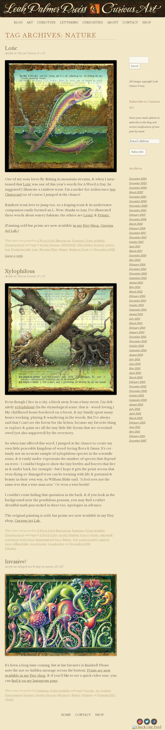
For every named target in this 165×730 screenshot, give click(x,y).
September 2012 (138, 400)
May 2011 (134, 431)
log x (58, 539)
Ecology (99, 244)
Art (30, 22)
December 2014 (137, 300)
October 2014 (136, 305)
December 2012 (137, 386)
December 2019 (137, 210)
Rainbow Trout (79, 249)
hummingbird (45, 539)
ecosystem (11, 539)
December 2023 (138, 183)
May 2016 (135, 260)
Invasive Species (46, 695)
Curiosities (92, 22)
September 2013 (138, 350)
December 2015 (137, 269)
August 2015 (136, 282)
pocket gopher (88, 539)
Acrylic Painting (50, 244)
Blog (18, 22)
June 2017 (135, 246)
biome (94, 535)
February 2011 (137, 436)
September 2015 (138, 278)
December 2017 (137, 232)
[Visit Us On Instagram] (139, 724)
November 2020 (138, 205)
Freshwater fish (21, 249)
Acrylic (89, 690)
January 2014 (137, 332)
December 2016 (137, 255)
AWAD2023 (68, 244)
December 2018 (137, 219)
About (112, 22)
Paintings (78, 240)
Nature (63, 249)
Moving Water (49, 249)
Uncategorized (14, 244)
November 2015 (138, 273)
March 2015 (136, 291)
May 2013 (135, 368)
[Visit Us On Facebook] (153, 724)
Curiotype (46, 22)
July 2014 (134, 318)
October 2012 (136, 395)
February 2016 (137, 264)
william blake (21, 543)
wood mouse (38, 543)
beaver (84, 535)
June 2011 (134, 427)
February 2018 (137, 228)
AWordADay (85, 244)
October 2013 (136, 345)
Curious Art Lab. (28, 521)
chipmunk (106, 535)
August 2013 (136, 354)
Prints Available (95, 240)
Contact (130, 22)
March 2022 (136, 192)
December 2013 (137, 336)
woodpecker (56, 543)
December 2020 (138, 201)
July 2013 (134, 359)
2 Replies (10, 548)
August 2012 (136, 404)
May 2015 (135, 287)
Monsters (64, 695)
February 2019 (137, 214)
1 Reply (9, 699)
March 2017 (135, 251)
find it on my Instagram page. (34, 681)
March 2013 (136, 377)
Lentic (88, 215)
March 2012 (136, 418)
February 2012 (137, 422)
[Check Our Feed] (146, 727)
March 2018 (136, 223)
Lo (25, 184)
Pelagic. (104, 215)
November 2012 (138, 391)
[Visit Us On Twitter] (146, 724)
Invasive (28, 695)
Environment (13, 695)
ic (29, 184)
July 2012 (134, 409)
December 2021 (137, 196)
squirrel (104, 539)
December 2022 (138, 187)
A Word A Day (48, 535)
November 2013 (138, 341)
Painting (87, 695)
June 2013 (135, 363)
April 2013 (135, 372)
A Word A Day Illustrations (54, 240)
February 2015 (137, 296)
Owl (75, 539)
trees (8, 543)
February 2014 (137, 327)
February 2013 (137, 381)
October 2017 (136, 241)
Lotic (35, 249)
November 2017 (138, 237)
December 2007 (138, 440)
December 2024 (138, 178)
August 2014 (136, 314)
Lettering (69, 22)
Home (66, 714)
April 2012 (135, 413)
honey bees (27, 539)
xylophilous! (25, 407)
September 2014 (138, 309)
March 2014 (136, 323)
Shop (146, 22)
